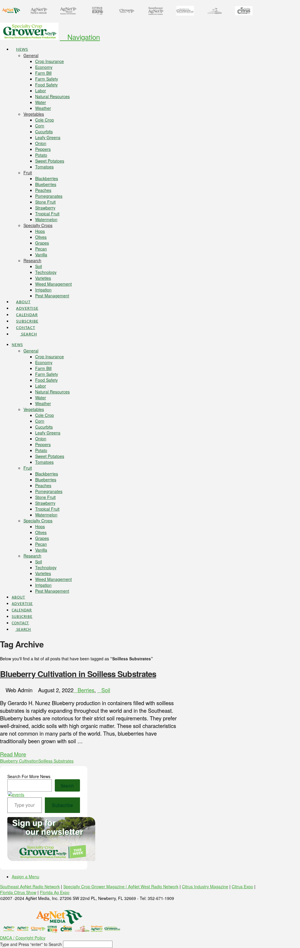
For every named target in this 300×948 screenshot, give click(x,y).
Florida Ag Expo (54, 892)
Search (67, 785)
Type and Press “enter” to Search (31, 944)
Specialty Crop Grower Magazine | (95, 886)
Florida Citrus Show (18, 892)
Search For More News (28, 776)
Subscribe (62, 805)
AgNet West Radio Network (153, 886)
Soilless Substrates (56, 761)
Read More (13, 754)
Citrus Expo (242, 886)
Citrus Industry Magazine (205, 886)
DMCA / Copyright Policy (22, 938)
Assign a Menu (25, 876)
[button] (80, 37)
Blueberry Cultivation (19, 761)
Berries (86, 690)
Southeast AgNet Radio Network (30, 886)
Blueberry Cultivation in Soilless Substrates (78, 673)
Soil (105, 690)
